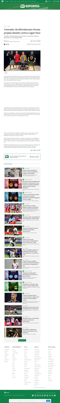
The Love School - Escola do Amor (39, 387)
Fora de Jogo (7, 354)
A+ (6, 44)
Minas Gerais (26, 371)
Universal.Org (50, 380)
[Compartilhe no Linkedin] (34, 41)
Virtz (13, 375)
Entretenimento (16, 347)
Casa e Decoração (15, 352)
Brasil (25, 351)
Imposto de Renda (27, 368)
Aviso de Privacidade (42, 400)
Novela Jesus (36, 382)
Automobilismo (7, 349)
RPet (13, 371)
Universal (49, 378)
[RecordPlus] (48, 1)
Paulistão (6, 361)
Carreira (49, 351)
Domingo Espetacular (37, 373)
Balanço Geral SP (37, 359)
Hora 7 (25, 366)
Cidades (25, 356)
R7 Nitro (13, 368)
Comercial (49, 352)
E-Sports (6, 352)
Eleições (15, 1)
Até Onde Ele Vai (36, 356)
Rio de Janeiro (26, 377)
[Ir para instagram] (55, 1)
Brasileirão (6, 351)
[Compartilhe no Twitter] (31, 41)
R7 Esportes (5, 26)
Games (13, 363)
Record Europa (50, 366)
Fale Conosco (10, 395)
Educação (25, 363)
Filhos (13, 361)
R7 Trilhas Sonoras (51, 359)
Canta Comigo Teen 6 (37, 366)
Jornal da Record (36, 380)
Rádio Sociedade (50, 361)
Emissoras (49, 354)
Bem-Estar (14, 351)
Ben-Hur (35, 361)
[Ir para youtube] (55, 395)
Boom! (35, 363)
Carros (25, 354)
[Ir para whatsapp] (52, 395)
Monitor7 (25, 373)
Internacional (26, 370)
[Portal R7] (2, 1)
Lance (9, 26)
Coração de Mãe (36, 371)
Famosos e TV (14, 359)
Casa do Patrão (36, 368)
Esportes (22, 1)
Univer (49, 377)
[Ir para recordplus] (45, 395)
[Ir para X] (54, 1)
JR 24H (26, 1)
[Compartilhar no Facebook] (32, 41)
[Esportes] (30, 6)
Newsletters (50, 356)
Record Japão (50, 368)
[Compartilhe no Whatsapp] (36, 41)
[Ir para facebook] (53, 1)
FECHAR (48, 400)
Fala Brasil (36, 377)
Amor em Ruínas (36, 352)
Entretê (18, 1)
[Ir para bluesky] (33, 395)
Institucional (51, 347)
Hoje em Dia (36, 378)
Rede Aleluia (50, 371)
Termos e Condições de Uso (21, 395)
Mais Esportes (7, 359)
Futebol (6, 356)
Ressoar (49, 375)
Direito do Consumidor (27, 359)
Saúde (25, 380)
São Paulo (25, 378)
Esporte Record (36, 375)
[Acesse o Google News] (38, 41)
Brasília (11, 1)
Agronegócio (26, 349)
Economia (25, 361)
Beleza (13, 349)
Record (29, 1)
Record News (33, 1)
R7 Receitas (14, 370)
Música (13, 366)
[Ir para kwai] (40, 395)
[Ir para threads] (43, 395)
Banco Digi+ (50, 349)
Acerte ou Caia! (36, 349)
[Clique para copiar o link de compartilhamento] (39, 41)
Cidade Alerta (36, 370)
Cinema (13, 354)
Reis (35, 385)
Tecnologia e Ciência (27, 382)
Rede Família (50, 373)
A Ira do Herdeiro (37, 351)
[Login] (58, 1)
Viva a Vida (14, 377)
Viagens (13, 373)
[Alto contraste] (4, 44)
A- (8, 44)
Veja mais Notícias (22, 340)
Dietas (13, 356)
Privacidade (14, 395)
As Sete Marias (36, 354)
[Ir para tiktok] (47, 395)
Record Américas (50, 363)
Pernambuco (26, 375)
